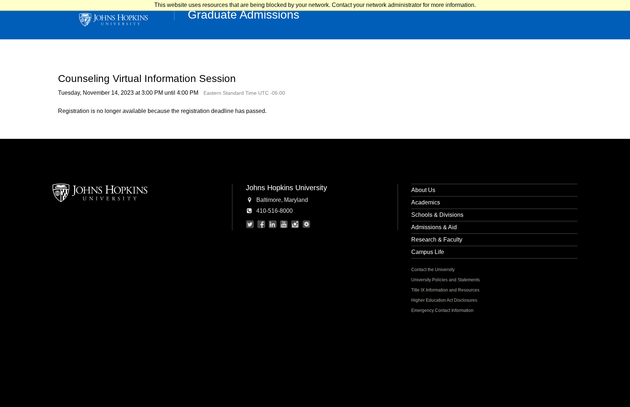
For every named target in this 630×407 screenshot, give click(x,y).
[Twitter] (250, 224)
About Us (423, 190)
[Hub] (306, 224)
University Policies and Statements (445, 279)
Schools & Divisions (437, 215)
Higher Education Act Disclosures (444, 300)
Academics (425, 202)
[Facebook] (261, 224)
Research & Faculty (436, 239)
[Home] (113, 19)
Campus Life (427, 252)
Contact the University (433, 269)
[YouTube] (284, 224)
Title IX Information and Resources (445, 290)
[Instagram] (295, 224)
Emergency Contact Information (442, 310)
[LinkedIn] (272, 224)
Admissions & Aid (434, 227)
